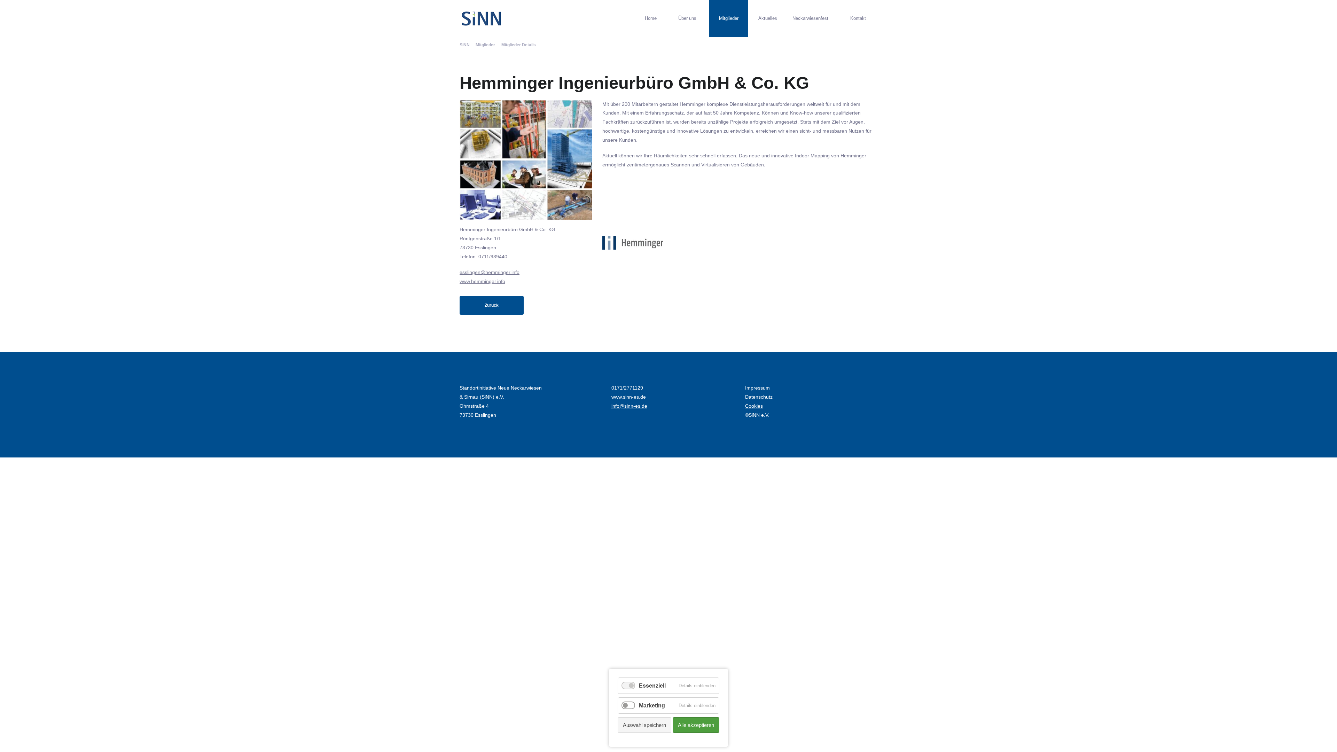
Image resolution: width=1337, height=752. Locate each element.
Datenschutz (759, 397)
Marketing (652, 705)
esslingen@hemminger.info (489, 272)
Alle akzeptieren (696, 725)
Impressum (757, 388)
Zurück (492, 305)
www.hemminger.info (482, 281)
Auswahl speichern (644, 725)
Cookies (754, 406)
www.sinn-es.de (628, 397)
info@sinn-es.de (629, 406)
